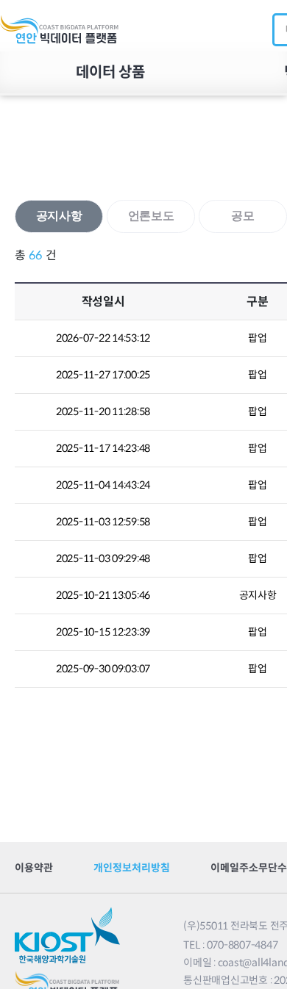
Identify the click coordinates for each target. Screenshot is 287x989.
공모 (243, 215)
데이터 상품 (110, 72)
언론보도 (151, 215)
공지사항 (59, 215)
